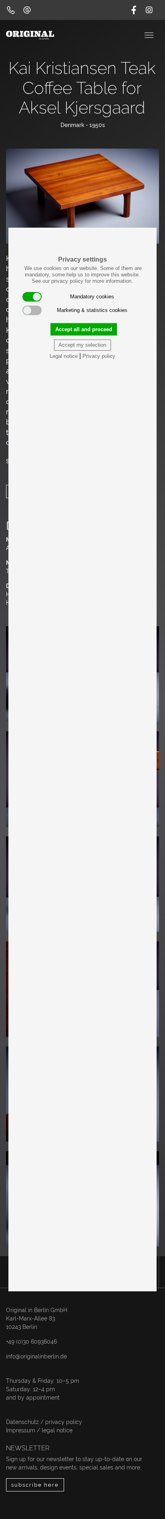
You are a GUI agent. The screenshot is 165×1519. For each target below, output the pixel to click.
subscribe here (35, 1485)
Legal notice (64, 356)
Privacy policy (98, 356)
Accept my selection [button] (82, 345)
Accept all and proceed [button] (83, 329)
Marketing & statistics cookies (92, 310)
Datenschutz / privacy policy (44, 1422)
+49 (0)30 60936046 (31, 1341)
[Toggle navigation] (150, 34)
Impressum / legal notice (39, 1430)
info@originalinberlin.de (36, 1356)
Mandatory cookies (92, 297)
